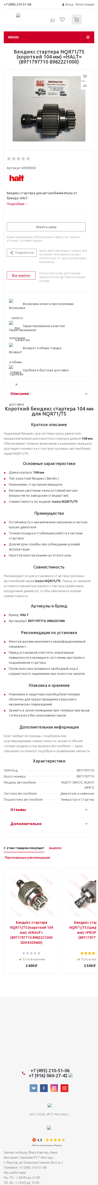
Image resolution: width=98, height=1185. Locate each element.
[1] (9, 159)
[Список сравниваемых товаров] (52, 22)
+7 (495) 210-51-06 (18, 4)
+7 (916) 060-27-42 (49, 1075)
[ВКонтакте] (33, 1088)
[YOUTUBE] (64, 1088)
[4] (23, 159)
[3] (18, 159)
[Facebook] (44, 1088)
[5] (28, 159)
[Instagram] (54, 1088)
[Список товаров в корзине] (77, 23)
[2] (14, 159)
